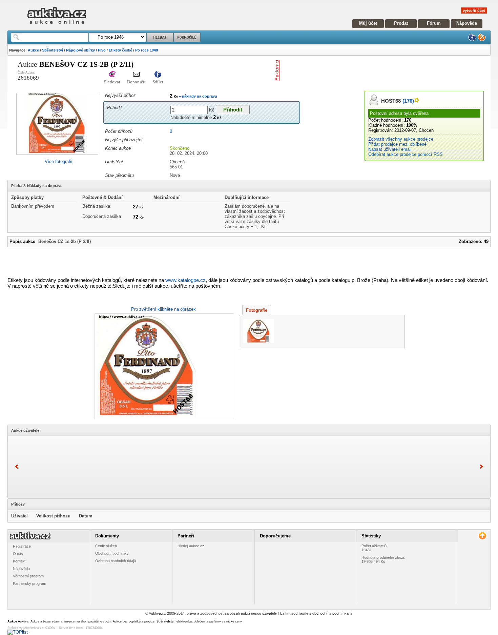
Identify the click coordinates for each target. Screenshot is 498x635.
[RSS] (482, 39)
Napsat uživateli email (390, 149)
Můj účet (368, 23)
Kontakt (19, 561)
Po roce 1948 (146, 50)
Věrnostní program (28, 576)
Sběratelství (52, 50)
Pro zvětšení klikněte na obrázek (163, 309)
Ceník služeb (106, 546)
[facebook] (472, 39)
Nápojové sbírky (80, 50)
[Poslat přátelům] (136, 74)
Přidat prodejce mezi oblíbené (397, 144)
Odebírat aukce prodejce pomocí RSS (405, 154)
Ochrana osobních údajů (115, 561)
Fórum (434, 23)
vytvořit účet (474, 10)
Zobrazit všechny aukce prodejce (400, 139)
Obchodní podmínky (112, 553)
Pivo (102, 50)
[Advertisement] (361, 70)
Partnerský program (29, 583)
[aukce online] (56, 25)
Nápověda (466, 23)
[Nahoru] (482, 535)
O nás (18, 554)
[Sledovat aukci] (112, 74)
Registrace (22, 546)
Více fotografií (58, 161)
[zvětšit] (163, 366)
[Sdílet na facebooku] (157, 74)
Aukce (33, 50)
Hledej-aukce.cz (191, 546)
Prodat (401, 23)
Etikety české (120, 50)
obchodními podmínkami (332, 613)
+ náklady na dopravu (197, 96)
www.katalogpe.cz (185, 280)
